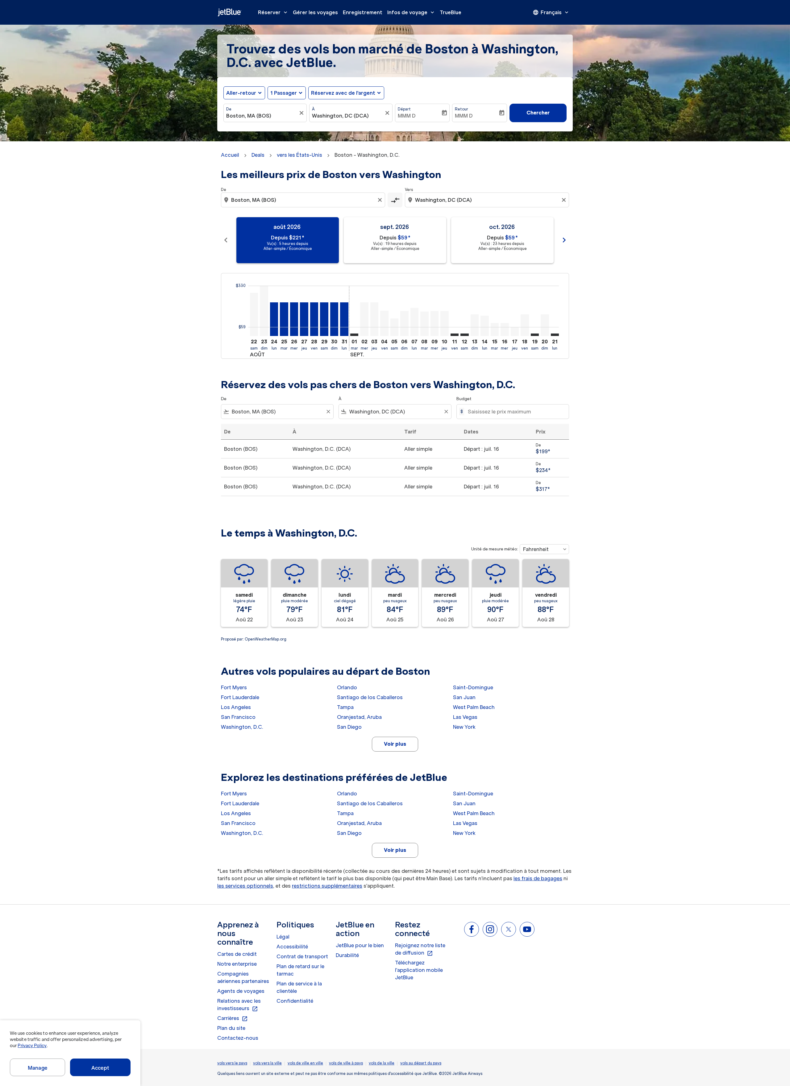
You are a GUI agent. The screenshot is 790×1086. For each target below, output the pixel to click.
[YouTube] (527, 929)
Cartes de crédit (237, 954)
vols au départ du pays (420, 1063)
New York (464, 727)
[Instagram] (490, 929)
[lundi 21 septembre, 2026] (555, 335)
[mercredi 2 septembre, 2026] (364, 319)
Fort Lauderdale (240, 697)
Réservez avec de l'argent (343, 93)
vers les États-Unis (299, 155)
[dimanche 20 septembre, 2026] (545, 325)
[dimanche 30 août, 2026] (334, 319)
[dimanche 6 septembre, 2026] (404, 323)
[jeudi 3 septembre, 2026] (374, 319)
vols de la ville (381, 1063)
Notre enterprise (237, 964)
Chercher (538, 113)
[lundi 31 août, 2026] (344, 319)
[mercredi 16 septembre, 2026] (505, 329)
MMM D (407, 116)
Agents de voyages (240, 991)
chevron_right (564, 240)
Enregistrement (362, 12)
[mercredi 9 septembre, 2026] (434, 323)
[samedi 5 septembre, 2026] (394, 327)
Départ (404, 109)
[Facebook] (471, 929)
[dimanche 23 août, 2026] (264, 311)
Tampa (345, 707)
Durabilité (347, 955)
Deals (258, 155)
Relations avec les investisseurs (239, 1005)
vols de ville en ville (305, 1063)
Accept (100, 1068)
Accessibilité (292, 946)
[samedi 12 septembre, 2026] (464, 335)
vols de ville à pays (346, 1063)
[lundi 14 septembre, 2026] (484, 326)
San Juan (464, 697)
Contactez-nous (237, 1038)
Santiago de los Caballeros (370, 697)
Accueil (230, 155)
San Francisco (238, 717)
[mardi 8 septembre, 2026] (424, 324)
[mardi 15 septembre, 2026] (495, 329)
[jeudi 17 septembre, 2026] (515, 331)
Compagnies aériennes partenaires (243, 977)
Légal (282, 937)
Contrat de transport (302, 956)
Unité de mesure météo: (494, 549)
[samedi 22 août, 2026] (254, 314)
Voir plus (395, 744)
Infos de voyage (411, 12)
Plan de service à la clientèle (299, 987)
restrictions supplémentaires (327, 886)
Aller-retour (241, 93)
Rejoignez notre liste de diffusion (420, 949)
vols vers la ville (267, 1063)
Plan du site (231, 1028)
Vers (409, 189)
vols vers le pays (232, 1063)
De (228, 109)
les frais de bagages (538, 878)
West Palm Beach (474, 707)
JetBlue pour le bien (360, 945)
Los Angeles (236, 707)
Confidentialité (294, 1001)
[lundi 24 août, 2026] (274, 319)
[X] (508, 929)
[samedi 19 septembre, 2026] (535, 335)
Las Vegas (465, 717)
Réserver (273, 12)
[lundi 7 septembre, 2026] (414, 322)
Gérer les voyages (315, 12)
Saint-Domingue (473, 687)
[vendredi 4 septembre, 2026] (384, 323)
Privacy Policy (32, 1045)
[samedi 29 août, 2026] (324, 319)
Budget (464, 398)
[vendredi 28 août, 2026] (314, 319)
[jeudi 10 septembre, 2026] (444, 323)
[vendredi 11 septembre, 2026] (455, 335)
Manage (37, 1068)
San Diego (349, 727)
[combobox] (262, 115)
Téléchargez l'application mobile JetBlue (419, 970)
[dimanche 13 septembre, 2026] (475, 325)
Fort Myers (234, 687)
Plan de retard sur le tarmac (300, 970)
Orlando (347, 687)
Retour (461, 109)
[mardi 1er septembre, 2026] (354, 335)
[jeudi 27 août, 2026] (304, 319)
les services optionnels (245, 886)
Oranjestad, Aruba (359, 717)
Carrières (232, 1018)
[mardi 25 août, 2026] (284, 319)
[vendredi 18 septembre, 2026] (525, 325)
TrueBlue (450, 12)
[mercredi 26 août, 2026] (294, 319)
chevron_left (226, 240)
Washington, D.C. (242, 727)
